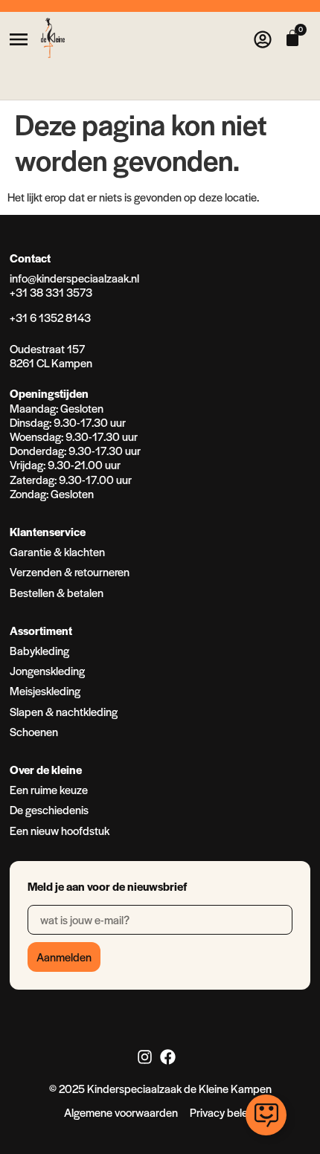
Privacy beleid (223, 1112)
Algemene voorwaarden (121, 1112)
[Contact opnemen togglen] (266, 1115)
